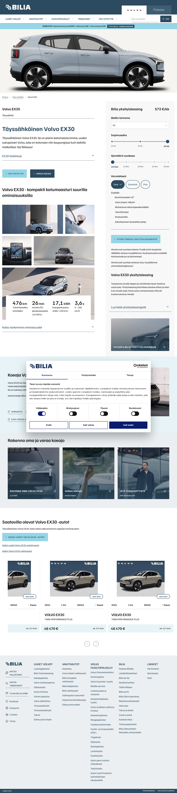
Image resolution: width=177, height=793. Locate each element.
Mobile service (98, 686)
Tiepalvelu (96, 737)
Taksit (37, 714)
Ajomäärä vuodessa (123, 155)
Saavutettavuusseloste (166, 791)
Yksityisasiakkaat (42, 710)
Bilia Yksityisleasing (43, 673)
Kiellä (48, 425)
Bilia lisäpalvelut (70, 686)
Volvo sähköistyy (42, 701)
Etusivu (5, 97)
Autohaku (67, 668)
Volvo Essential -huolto (102, 681)
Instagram (14, 708)
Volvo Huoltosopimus (44, 682)
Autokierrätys (125, 719)
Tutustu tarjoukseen (120, 26)
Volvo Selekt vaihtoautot (74, 673)
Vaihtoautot (36, 19)
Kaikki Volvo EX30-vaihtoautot (17, 551)
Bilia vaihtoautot (70, 690)
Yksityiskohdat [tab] (88, 375)
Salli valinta (88, 425)
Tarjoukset (84, 19)
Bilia (122, 664)
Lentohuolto (96, 751)
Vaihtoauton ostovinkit (73, 695)
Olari (149, 677)
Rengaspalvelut (98, 719)
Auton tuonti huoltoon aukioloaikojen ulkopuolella (101, 777)
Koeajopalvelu (41, 677)
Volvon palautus (42, 696)
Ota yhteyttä (106, 19)
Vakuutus (123, 705)
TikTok (12, 721)
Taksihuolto (96, 768)
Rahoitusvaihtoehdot (129, 701)
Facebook (13, 701)
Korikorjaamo (97, 676)
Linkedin (13, 714)
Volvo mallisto (18, 97)
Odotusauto (39, 687)
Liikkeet (152, 664)
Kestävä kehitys (126, 682)
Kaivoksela (152, 673)
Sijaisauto (95, 741)
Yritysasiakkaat (41, 705)
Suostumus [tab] (47, 375)
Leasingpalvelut (42, 668)
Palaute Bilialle (126, 668)
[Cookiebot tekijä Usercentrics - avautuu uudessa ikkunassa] (135, 366)
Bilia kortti (124, 691)
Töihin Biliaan (125, 687)
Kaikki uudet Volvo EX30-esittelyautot (20, 545)
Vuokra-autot (125, 714)
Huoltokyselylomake (101, 724)
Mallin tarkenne (120, 118)
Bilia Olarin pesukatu (129, 696)
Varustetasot (118, 176)
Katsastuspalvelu (99, 715)
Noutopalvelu (97, 746)
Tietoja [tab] (130, 375)
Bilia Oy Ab (124, 677)
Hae (167, 19)
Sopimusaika (119, 135)
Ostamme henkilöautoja (74, 699)
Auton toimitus (41, 691)
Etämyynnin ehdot (43, 719)
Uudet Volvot (13, 19)
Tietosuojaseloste (128, 724)
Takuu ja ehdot (126, 710)
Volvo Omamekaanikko (102, 672)
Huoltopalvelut (61, 19)
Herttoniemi (153, 668)
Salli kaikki (128, 425)
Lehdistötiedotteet (128, 673)
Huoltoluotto (97, 755)
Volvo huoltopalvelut (102, 665)
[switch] (73, 413)
